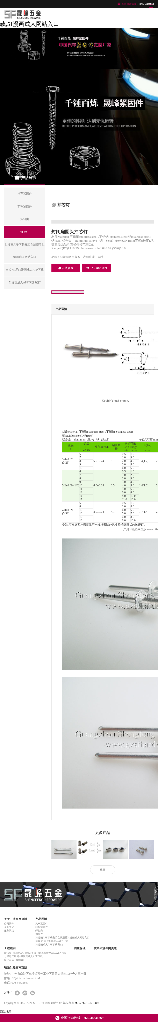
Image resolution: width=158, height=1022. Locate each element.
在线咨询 (67, 268)
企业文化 (9, 927)
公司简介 (9, 923)
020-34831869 (98, 268)
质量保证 (80, 948)
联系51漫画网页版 (105, 948)
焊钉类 (39, 930)
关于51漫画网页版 (15, 919)
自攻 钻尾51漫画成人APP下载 (51, 941)
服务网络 (9, 930)
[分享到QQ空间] (17, 993)
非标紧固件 (41, 927)
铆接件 (39, 934)
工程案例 (10, 948)
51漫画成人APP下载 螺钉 (49, 944)
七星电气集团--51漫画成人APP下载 (23, 956)
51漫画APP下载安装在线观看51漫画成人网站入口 (62, 937)
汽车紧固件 (41, 923)
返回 (103, 869)
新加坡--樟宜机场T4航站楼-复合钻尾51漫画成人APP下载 (35, 952)
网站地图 (6, 1011)
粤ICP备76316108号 (87, 1003)
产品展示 (41, 919)
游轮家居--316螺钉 (14, 959)
